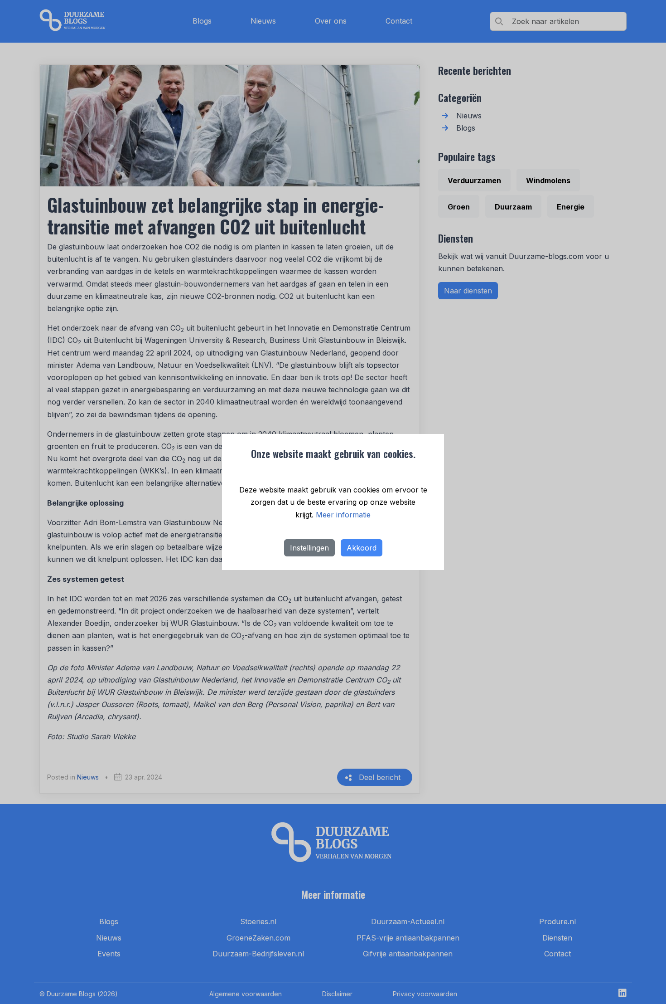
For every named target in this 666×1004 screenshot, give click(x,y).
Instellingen (309, 547)
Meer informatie (343, 514)
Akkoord (361, 547)
